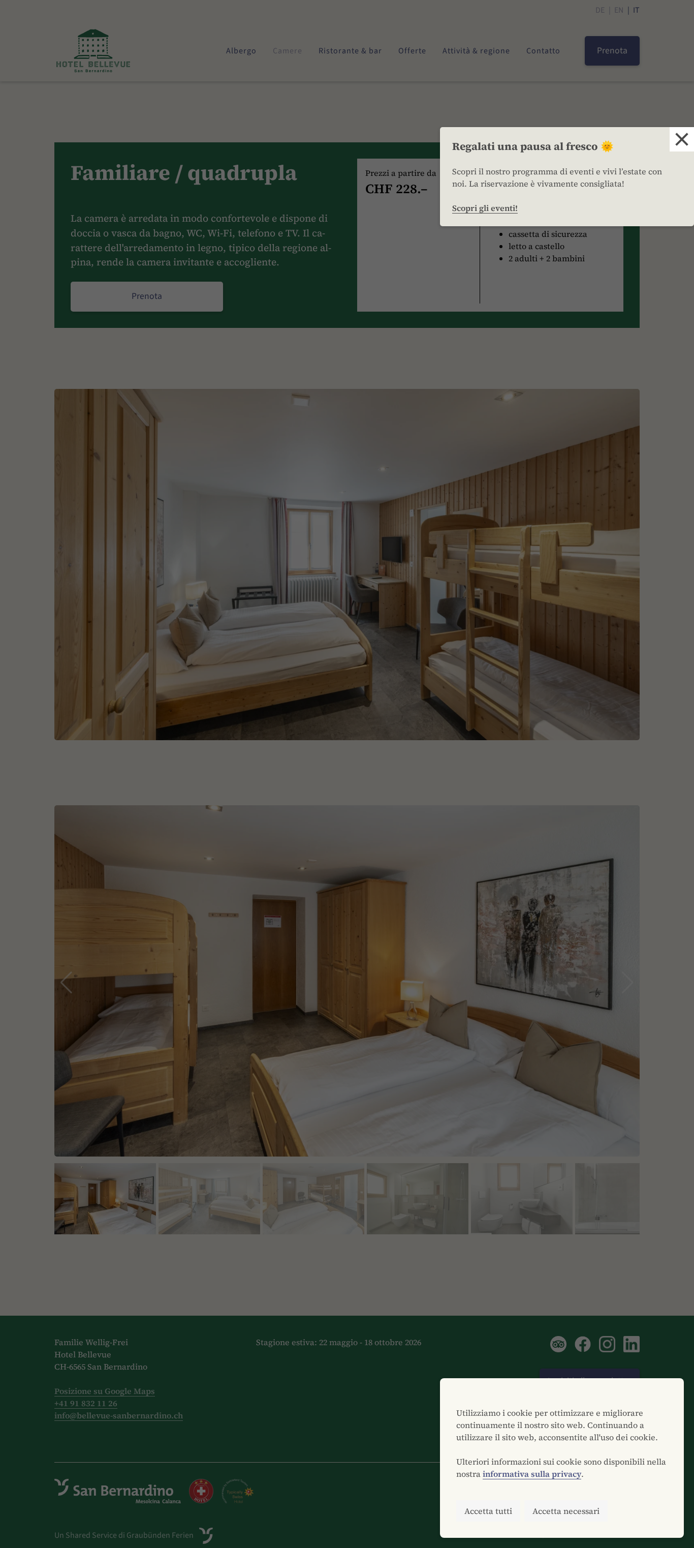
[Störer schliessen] (682, 139)
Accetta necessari (566, 1510)
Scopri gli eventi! (485, 208)
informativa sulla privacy (532, 1473)
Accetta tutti (488, 1510)
